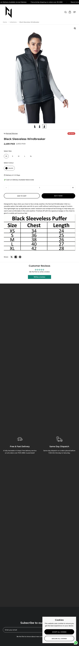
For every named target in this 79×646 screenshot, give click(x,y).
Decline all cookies (59, 638)
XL (31, 156)
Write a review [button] (39, 277)
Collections (13, 22)
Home (5, 22)
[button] (73, 187)
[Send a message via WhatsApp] (76, 643)
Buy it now (58, 196)
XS (6, 156)
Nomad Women (12, 133)
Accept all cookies (59, 632)
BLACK (10, 168)
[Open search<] (66, 12)
